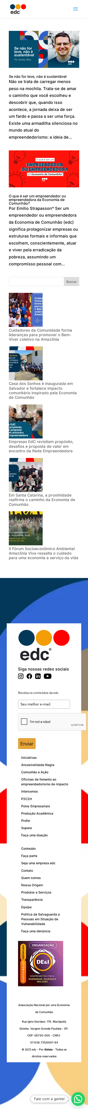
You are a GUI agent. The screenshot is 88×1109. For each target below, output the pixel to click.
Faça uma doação (34, 835)
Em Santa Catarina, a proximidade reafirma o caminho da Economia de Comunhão (42, 500)
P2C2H (26, 799)
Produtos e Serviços (36, 892)
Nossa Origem (32, 885)
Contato (27, 870)
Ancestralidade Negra (37, 765)
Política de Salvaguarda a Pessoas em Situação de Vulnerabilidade (40, 919)
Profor (25, 821)
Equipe (26, 907)
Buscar (71, 282)
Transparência (32, 899)
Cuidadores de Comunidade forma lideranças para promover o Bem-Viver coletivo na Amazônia (40, 335)
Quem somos (31, 878)
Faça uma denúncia (35, 931)
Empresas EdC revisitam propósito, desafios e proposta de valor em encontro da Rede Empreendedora (41, 446)
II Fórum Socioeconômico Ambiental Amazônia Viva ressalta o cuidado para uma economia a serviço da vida (43, 553)
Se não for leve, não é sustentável (38, 76)
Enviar (26, 743)
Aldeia (48, 1049)
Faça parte (29, 856)
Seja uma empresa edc (38, 863)
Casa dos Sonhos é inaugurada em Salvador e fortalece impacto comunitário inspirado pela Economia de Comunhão (43, 390)
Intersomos (29, 791)
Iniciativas (29, 757)
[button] (78, 1099)
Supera (26, 828)
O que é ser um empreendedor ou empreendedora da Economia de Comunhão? (37, 200)
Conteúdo (28, 848)
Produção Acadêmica (37, 813)
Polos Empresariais (35, 806)
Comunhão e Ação (34, 772)
